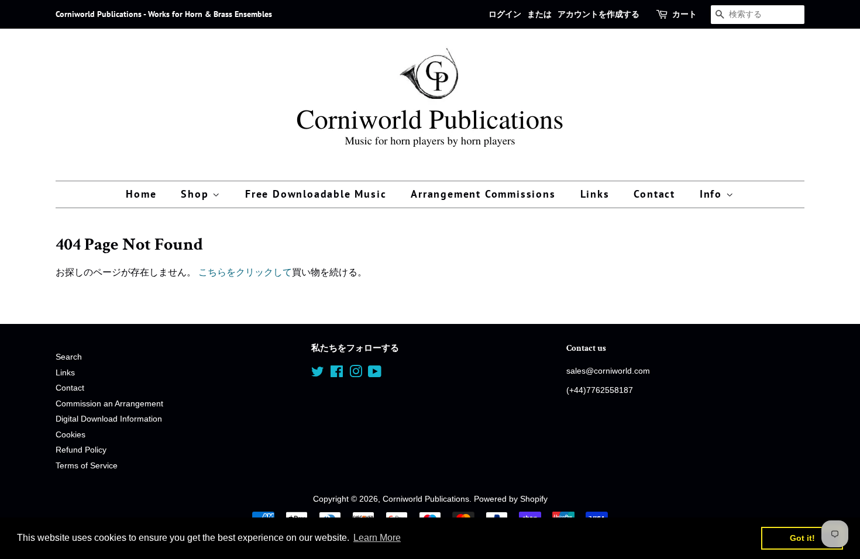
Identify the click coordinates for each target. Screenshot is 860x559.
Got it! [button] (802, 538)
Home (141, 194)
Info (713, 194)
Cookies (70, 434)
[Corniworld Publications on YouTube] (374, 374)
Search (69, 357)
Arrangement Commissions (483, 194)
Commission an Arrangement (109, 403)
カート (684, 14)
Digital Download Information (109, 419)
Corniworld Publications (426, 499)
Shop (196, 194)
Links (595, 194)
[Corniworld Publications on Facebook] (336, 374)
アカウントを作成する (598, 14)
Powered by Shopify (511, 499)
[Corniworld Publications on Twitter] (317, 374)
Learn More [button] (377, 538)
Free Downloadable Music (315, 194)
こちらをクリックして (245, 272)
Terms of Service (87, 465)
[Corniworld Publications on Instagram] (355, 374)
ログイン (505, 14)
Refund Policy (81, 450)
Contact (654, 194)
